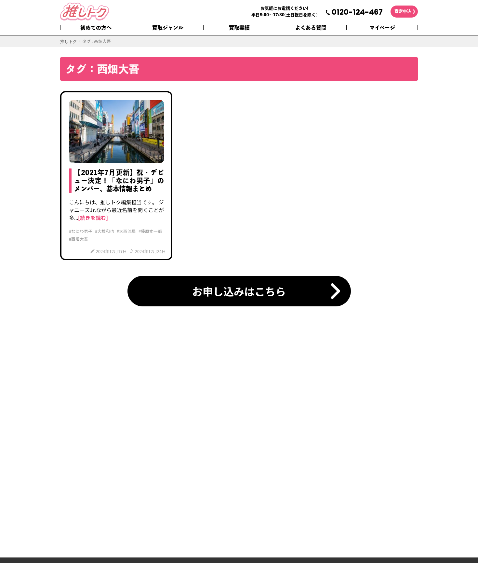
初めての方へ (96, 27)
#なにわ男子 (80, 231)
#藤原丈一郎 (150, 231)
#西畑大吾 (78, 239)
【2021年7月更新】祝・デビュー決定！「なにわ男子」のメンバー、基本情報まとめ (119, 180)
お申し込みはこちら (239, 291)
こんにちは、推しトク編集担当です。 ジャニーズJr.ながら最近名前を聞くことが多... (116, 209)
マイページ (382, 27)
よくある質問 (310, 27)
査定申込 (402, 11)
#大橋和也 (104, 231)
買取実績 (239, 27)
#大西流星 (126, 231)
